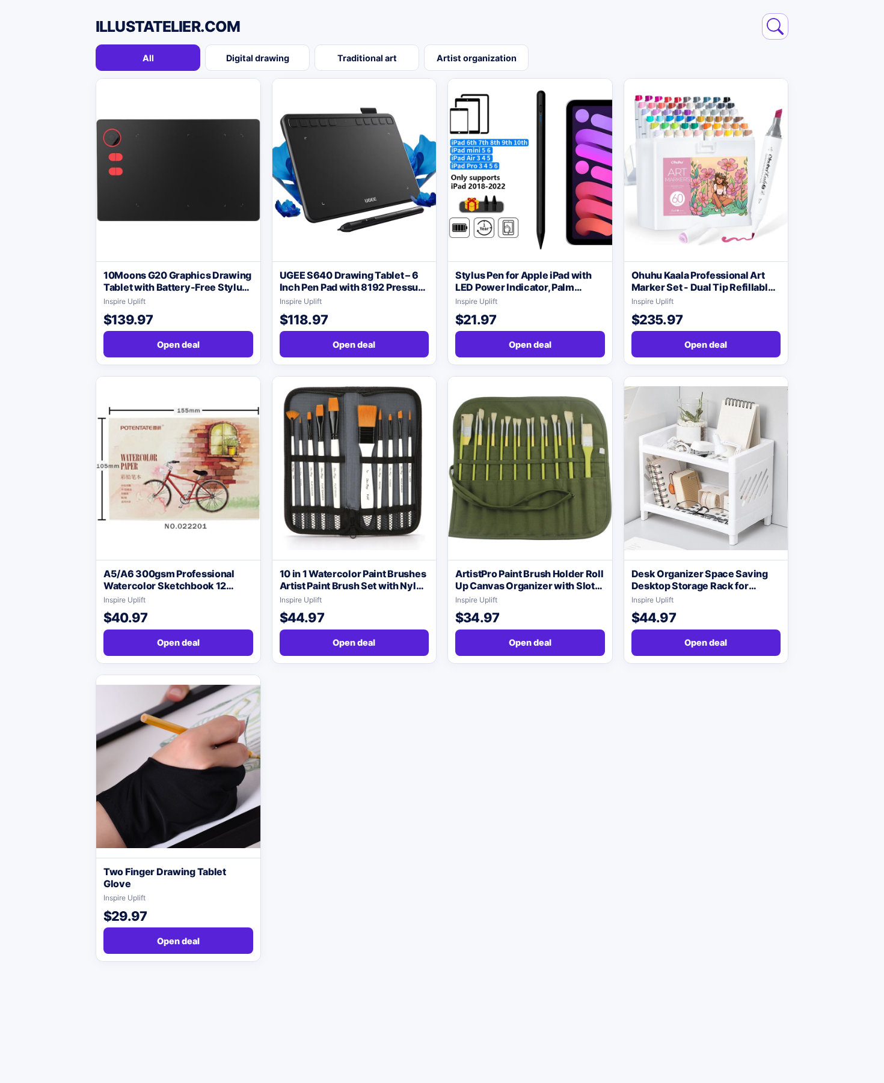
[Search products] (775, 26)
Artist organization (477, 58)
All (148, 58)
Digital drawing (257, 58)
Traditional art (367, 58)
